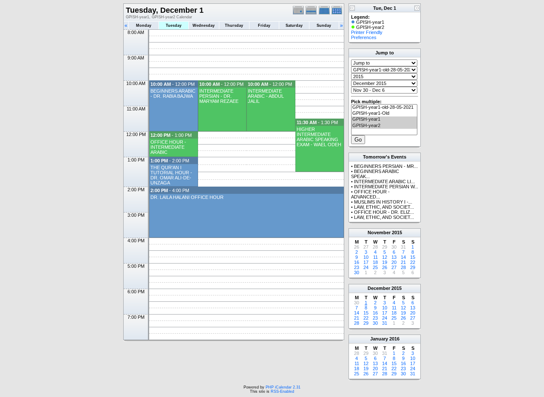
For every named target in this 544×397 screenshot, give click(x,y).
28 (403, 267)
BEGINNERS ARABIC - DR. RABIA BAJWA (173, 93)
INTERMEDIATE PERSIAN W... (386, 186)
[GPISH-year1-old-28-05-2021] (384, 108)
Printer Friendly (366, 32)
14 (403, 257)
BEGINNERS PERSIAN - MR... (386, 166)
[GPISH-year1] (384, 119)
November (379, 232)
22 (412, 262)
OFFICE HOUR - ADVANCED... (370, 194)
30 (356, 272)
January (379, 338)
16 (356, 262)
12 (384, 257)
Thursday (234, 25)
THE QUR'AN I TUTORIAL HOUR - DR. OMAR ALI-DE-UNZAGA (171, 175)
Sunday (324, 25)
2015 (397, 232)
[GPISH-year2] (384, 126)
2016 (394, 338)
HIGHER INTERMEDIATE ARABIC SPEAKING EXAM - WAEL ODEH (319, 137)
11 (375, 257)
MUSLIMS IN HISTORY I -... (383, 201)
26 (384, 267)
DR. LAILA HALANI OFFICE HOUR (187, 197)
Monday (143, 25)
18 (375, 262)
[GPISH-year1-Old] (384, 113)
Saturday (294, 25)
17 (365, 262)
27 (394, 267)
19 (384, 262)
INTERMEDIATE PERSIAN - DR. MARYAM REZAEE (218, 96)
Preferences (364, 37)
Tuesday (173, 25)
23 (356, 267)
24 (365, 267)
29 (412, 267)
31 (384, 323)
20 (394, 262)
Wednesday (204, 25)
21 (403, 262)
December (379, 288)
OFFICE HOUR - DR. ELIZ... (384, 212)
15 (412, 257)
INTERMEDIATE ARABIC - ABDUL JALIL (266, 96)
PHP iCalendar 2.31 (283, 387)
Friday (264, 25)
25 (375, 267)
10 (365, 257)
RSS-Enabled (282, 391)
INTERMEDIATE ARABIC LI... (384, 181)
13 (394, 257)
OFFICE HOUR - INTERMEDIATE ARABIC (168, 147)
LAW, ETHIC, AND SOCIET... (384, 207)
